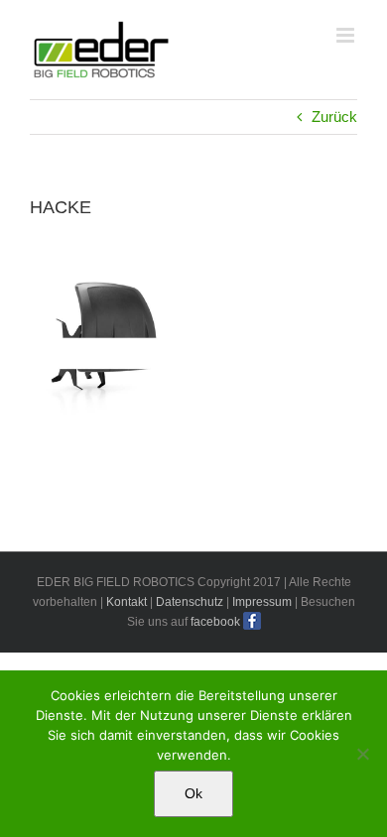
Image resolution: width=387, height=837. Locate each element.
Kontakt (126, 602)
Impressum (262, 602)
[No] (362, 754)
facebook (215, 622)
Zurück (334, 116)
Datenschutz (189, 602)
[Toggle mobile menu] (346, 35)
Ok (193, 793)
